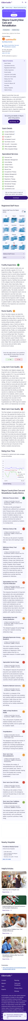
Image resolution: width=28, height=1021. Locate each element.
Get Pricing (13, 121)
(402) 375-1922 (6, 53)
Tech (2, 986)
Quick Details (7, 63)
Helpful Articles (8, 90)
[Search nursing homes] (23, 2)
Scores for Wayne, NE (9, 83)
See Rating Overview (7, 41)
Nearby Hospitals (8, 87)
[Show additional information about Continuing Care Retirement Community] (10, 137)
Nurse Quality (7, 72)
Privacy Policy (18, 988)
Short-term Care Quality (10, 76)
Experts (3, 989)
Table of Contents (8, 61)
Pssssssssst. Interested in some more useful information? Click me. (15, 1016)
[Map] (14, 831)
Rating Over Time (8, 78)
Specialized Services (9, 65)
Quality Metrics (8, 81)
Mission (3, 983)
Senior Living (9, 7)
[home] (6, 2)
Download (14, 15)
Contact (3, 980)
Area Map (6, 85)
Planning (16, 980)
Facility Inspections (9, 70)
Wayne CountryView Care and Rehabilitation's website (11, 46)
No (19, 359)
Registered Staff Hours (9, 67)
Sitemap (16, 991)
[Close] (25, 1016)
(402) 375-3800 (7, 859)
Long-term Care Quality (10, 74)
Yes (10, 359)
